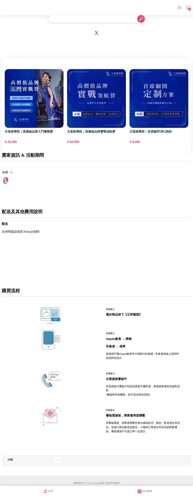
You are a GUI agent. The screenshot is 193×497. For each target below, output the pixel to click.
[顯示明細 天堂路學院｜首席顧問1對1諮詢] (158, 98)
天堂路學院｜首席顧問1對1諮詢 (150, 131)
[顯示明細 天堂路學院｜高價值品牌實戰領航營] (96, 98)
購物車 (188, 7)
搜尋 (141, 19)
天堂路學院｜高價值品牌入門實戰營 (29, 131)
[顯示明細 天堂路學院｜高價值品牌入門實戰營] (34, 98)
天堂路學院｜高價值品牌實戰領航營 (91, 131)
